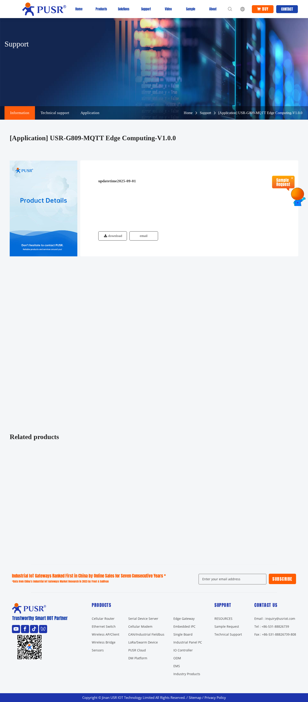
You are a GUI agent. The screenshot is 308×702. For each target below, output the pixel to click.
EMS (176, 666)
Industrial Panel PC (187, 642)
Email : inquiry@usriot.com (274, 618)
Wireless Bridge (103, 642)
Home (79, 9)
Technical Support (228, 634)
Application (89, 113)
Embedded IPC (184, 626)
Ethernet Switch (104, 626)
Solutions (123, 9)
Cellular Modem (140, 626)
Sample (190, 9)
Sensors (98, 650)
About (212, 9)
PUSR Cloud (137, 650)
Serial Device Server (143, 618)
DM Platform (137, 658)
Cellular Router (103, 618)
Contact (287, 9)
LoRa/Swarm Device (143, 642)
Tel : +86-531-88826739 (271, 626)
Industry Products (186, 674)
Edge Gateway (184, 618)
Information (19, 113)
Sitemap (195, 697)
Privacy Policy (215, 697)
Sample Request (226, 626)
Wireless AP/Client (105, 634)
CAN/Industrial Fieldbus (146, 634)
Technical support (55, 113)
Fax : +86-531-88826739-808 (275, 634)
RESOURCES (223, 618)
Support (146, 9)
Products (101, 9)
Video (168, 9)
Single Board (183, 634)
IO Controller (183, 650)
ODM (177, 658)
